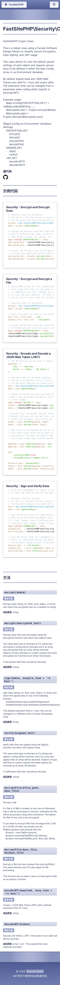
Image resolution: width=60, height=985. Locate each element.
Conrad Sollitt (35, 971)
